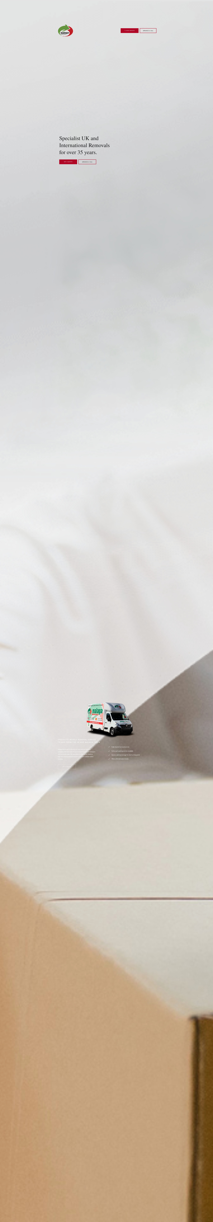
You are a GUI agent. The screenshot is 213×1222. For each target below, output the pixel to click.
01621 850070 (130, 30)
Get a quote (68, 162)
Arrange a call (148, 30)
